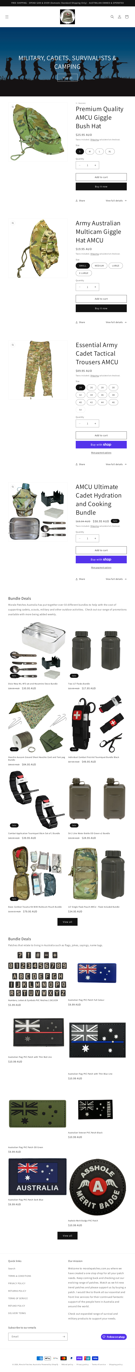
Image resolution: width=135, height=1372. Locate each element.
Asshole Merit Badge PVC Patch (83, 1220)
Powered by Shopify (49, 1364)
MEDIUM (99, 265)
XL (110, 151)
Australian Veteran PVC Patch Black (85, 1132)
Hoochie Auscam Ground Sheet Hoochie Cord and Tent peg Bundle (36, 758)
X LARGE (83, 273)
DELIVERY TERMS (17, 1313)
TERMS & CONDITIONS (19, 1275)
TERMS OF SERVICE (18, 1298)
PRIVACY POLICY (16, 1283)
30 (113, 387)
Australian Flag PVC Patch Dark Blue (25, 1199)
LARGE (115, 265)
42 (91, 402)
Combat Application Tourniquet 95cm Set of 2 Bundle (34, 833)
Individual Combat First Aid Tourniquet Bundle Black (93, 757)
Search (11, 1268)
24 (80, 387)
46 (113, 402)
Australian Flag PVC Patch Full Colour (86, 1000)
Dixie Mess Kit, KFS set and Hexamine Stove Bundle (32, 683)
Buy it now (101, 186)
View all (67, 921)
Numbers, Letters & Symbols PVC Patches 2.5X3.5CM (33, 1000)
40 (80, 402)
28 (102, 387)
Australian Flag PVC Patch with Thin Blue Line (90, 1074)
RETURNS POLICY (17, 1290)
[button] (7, 16)
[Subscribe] (63, 1337)
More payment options (101, 452)
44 (102, 402)
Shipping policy (116, 1364)
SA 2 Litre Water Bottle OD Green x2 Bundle (89, 833)
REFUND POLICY (16, 1305)
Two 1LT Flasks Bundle (79, 683)
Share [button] (82, 200)
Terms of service (99, 1364)
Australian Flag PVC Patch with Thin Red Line (30, 1057)
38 (113, 394)
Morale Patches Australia (30, 1364)
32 (80, 394)
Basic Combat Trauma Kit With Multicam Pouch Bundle (35, 907)
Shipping (94, 139)
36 (102, 394)
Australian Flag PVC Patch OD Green (25, 1147)
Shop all (67, 77)
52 (82, 410)
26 (91, 387)
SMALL (82, 265)
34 (91, 394)
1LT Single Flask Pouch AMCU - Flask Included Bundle (94, 907)
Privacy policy (83, 1364)
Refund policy (67, 1364)
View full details (114, 200)
